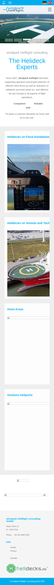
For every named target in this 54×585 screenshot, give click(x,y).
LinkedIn (13, 558)
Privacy (13, 551)
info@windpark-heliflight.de (11, 2)
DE (45, 2)
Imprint (13, 547)
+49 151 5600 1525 (4, 2)
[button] (2, 24)
